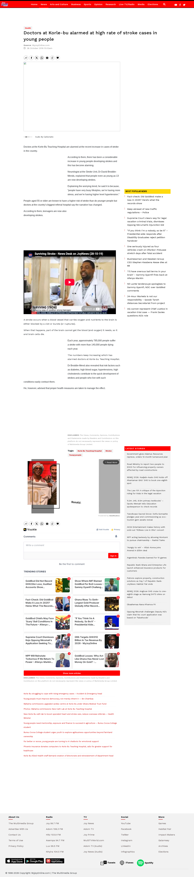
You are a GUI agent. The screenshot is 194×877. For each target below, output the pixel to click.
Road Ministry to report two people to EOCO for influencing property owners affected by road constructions (145, 468)
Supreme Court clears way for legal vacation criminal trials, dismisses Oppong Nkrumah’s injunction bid (146, 221)
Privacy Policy (16, 846)
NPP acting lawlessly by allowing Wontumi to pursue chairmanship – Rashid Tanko (147, 540)
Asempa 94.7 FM (55, 840)
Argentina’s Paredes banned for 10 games (147, 559)
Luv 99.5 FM (52, 846)
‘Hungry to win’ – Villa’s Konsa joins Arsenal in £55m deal (144, 550)
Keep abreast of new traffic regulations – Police (142, 211)
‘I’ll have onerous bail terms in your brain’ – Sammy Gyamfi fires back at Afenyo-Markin (147, 275)
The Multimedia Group (21, 823)
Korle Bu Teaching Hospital (90, 451)
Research (111, 4)
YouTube (126, 823)
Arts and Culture (59, 4)
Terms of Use (16, 840)
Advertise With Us (18, 829)
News (44, 4)
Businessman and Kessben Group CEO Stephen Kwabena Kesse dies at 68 (147, 262)
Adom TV (89, 829)
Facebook (126, 829)
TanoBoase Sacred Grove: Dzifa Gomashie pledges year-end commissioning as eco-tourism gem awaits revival (147, 518)
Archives (163, 846)
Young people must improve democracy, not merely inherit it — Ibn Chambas (58, 699)
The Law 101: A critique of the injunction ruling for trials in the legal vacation (146, 493)
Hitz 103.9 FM (53, 834)
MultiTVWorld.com (94, 840)
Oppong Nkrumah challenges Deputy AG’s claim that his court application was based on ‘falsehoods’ (147, 616)
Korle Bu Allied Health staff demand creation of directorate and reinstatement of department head (68, 756)
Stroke (109, 451)
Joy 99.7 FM (52, 823)
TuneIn (111, 862)
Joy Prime (89, 834)
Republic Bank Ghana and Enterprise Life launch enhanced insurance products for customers (146, 569)
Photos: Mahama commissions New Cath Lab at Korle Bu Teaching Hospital (58, 709)
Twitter (125, 834)
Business (76, 4)
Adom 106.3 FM (54, 829)
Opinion (98, 4)
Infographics (128, 851)
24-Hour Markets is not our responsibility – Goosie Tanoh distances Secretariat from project (146, 299)
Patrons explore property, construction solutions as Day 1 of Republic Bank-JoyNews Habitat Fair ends (145, 582)
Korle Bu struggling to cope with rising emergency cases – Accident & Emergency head (63, 694)
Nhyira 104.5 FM (55, 851)
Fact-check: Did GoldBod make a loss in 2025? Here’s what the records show (145, 200)
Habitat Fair (164, 829)
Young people (75, 455)
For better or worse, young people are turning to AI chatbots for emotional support (61, 741)
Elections (153, 4)
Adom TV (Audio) (93, 846)
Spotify (148, 862)
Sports (87, 4)
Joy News (89, 823)
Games (162, 823)
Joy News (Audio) (93, 851)
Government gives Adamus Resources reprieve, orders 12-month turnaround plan (147, 457)
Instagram (126, 840)
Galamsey (163, 840)
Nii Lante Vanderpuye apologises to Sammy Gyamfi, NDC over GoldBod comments (146, 287)
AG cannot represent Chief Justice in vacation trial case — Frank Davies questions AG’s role (147, 312)
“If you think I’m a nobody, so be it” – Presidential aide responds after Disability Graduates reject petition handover (147, 235)
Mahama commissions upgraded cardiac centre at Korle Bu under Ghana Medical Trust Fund (65, 704)
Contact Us (15, 834)
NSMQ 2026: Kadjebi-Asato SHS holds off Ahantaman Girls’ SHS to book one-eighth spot (147, 481)
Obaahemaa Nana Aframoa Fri (141, 606)
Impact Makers (166, 834)
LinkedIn (126, 846)
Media (141, 4)
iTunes (129, 862)
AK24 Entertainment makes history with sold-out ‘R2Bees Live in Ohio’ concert (146, 530)
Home (34, 4)
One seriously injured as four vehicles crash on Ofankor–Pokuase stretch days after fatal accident (146, 250)
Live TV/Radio (126, 4)
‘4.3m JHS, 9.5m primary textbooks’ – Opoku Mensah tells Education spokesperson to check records (145, 505)
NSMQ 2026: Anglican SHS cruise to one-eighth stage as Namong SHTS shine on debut (147, 595)
